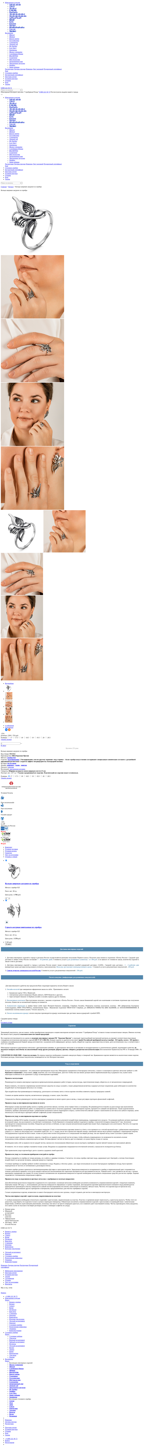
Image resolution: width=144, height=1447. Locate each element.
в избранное (9, 725)
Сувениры (13, 10)
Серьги (11, 6)
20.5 (48, 737)
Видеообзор (9, 683)
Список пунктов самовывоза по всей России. (24, 970)
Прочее (12, 1357)
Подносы (12, 1344)
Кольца (11, 20)
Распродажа (9, 69)
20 (43, 737)
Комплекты (13, 12)
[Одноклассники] (9, 729)
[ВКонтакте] (6, 729)
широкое (10, 765)
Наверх (3, 1293)
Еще (6, 71)
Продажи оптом (11, 77)
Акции (7, 84)
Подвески (12, 8)
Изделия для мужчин (16, 27)
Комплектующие (15, 18)
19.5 (38, 737)
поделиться (9, 727)
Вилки (11, 1348)
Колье (11, 21)
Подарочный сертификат (53, 69)
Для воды (12, 1338)
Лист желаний (38, 69)
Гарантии (8, 853)
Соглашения (9, 1278)
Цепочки (12, 25)
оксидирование (13, 759)
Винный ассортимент (17, 1340)
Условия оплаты (11, 851)
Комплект (8, 847)
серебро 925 (11, 758)
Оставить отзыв (6, 1022)
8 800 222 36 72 (6, 88)
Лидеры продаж (20, 69)
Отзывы (8, 80)
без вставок (11, 763)
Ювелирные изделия (12, 2)
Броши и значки (15, 4)
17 (11, 737)
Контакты (8, 1284)
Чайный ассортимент (17, 1342)
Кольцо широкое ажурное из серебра (22, 883)
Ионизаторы (13, 1353)
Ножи (11, 1351)
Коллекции (9, 33)
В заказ (3, 745)
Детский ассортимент (17, 14)
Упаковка (12, 31)
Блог (6, 82)
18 (22, 737)
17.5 (17, 737)
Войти (7, 1441)
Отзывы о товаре (11, 857)
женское (11, 767)
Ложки (11, 1349)
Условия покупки (11, 79)
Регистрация (9, 1442)
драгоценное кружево (17, 769)
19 (33, 737)
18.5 (27, 737)
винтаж (24, 765)
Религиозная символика (18, 16)
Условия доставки (11, 849)
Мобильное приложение (14, 1271)
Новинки (29, 69)
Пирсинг (12, 29)
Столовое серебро (11, 73)
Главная (4, 187)
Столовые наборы (15, 1336)
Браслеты (12, 23)
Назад (7, 1300)
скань (17, 765)
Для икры (12, 1355)
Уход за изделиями (11, 855)
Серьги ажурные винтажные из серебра (23, 927)
